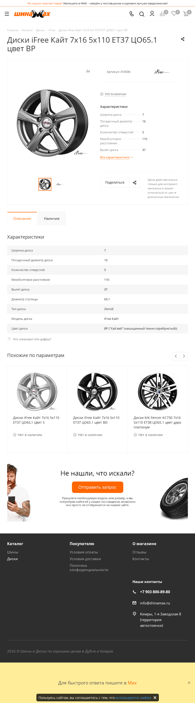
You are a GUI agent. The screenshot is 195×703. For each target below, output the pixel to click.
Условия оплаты (84, 552)
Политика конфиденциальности (89, 567)
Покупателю (82, 543)
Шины (12, 552)
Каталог (15, 543)
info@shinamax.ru (155, 603)
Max (132, 683)
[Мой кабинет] (152, 13)
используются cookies (133, 697)
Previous (176, 356)
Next (184, 356)
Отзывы (139, 552)
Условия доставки (85, 558)
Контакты (140, 558)
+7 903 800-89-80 (155, 591)
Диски (12, 558)
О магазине (144, 543)
